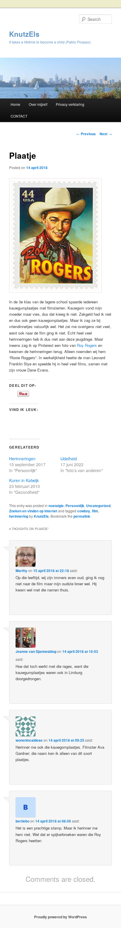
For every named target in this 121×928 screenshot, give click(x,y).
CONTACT (19, 115)
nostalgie (56, 505)
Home (15, 104)
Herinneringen (22, 459)
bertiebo (22, 821)
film (95, 511)
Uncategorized (98, 505)
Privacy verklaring (70, 104)
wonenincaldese (29, 740)
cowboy (83, 511)
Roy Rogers (87, 345)
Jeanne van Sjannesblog (36, 651)
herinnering (18, 516)
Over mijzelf (38, 104)
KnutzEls (24, 34)
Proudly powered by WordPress (60, 916)
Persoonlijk (74, 505)
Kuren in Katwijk (24, 480)
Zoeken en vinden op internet (33, 511)
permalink (81, 516)
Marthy (21, 570)
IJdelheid (68, 459)
